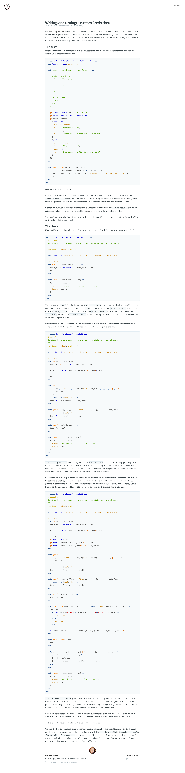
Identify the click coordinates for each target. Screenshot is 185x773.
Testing (80, 26)
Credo (67, 26)
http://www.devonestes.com (68, 762)
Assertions (90, 211)
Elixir (71, 26)
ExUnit (76, 26)
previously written (56, 31)
